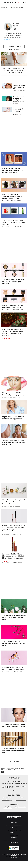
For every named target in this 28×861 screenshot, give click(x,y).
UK (2, 771)
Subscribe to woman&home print (8, 807)
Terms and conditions (14, 830)
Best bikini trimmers (7, 797)
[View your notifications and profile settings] (15, 2)
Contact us (14, 827)
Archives (16, 761)
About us (14, 822)
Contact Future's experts (14, 825)
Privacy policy (14, 832)
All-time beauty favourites (7, 783)
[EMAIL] (15, 28)
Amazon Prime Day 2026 (17, 7)
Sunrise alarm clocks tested (20, 783)
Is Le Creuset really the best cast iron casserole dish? (7, 787)
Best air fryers (20, 797)
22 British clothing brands (20, 786)
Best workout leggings (7, 800)
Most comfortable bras (21, 800)
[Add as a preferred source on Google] (14, 848)
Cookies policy (14, 835)
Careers (14, 837)
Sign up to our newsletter (20, 807)
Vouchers (14, 790)
